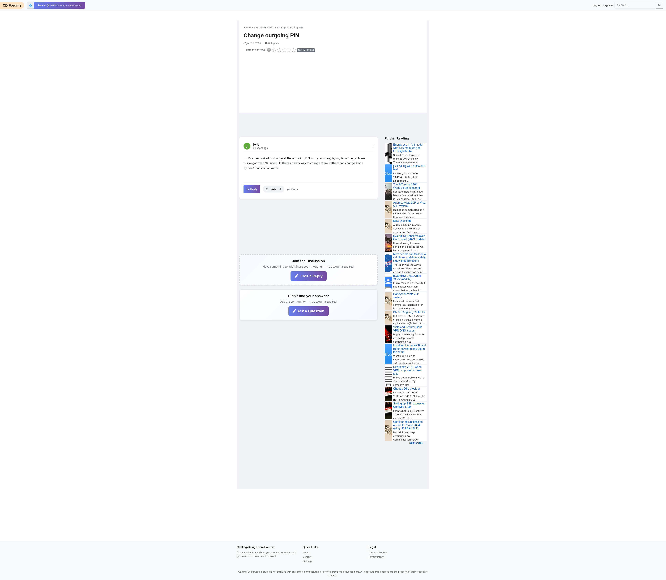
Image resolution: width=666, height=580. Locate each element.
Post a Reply (311, 276)
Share (294, 189)
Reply (253, 189)
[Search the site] (659, 5)
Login (596, 5)
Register (608, 5)
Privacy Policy (376, 556)
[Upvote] (266, 189)
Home (247, 27)
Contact (307, 556)
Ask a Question (311, 311)
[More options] (373, 146)
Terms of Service (378, 552)
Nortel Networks (264, 27)
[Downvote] (280, 189)
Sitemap (307, 561)
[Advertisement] (335, 82)
